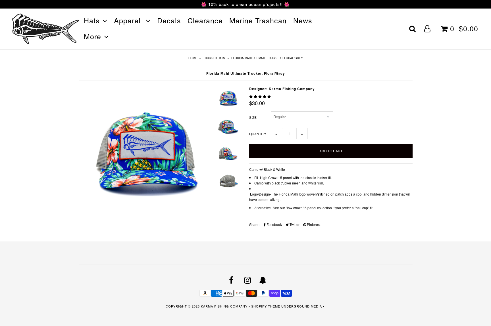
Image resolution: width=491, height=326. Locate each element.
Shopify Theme (265, 306)
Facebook (274, 224)
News (302, 20)
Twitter (294, 224)
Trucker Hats (214, 58)
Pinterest (313, 224)
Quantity (257, 133)
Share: (254, 224)
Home (192, 58)
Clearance (205, 20)
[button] (260, 96)
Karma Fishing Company (224, 306)
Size (253, 117)
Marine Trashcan (258, 20)
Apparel (128, 20)
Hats (92, 20)
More (92, 36)
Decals (169, 20)
